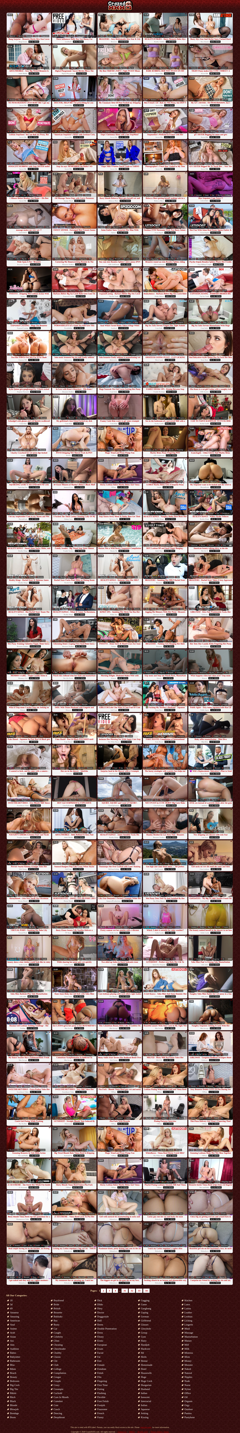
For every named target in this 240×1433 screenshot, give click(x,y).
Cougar (171, 195)
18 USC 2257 (142, 1432)
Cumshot (179, 99)
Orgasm (188, 1401)
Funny (100, 1417)
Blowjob (125, 36)
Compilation (180, 736)
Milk (186, 1348)
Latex (187, 1304)
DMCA (132, 1432)
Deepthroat (225, 513)
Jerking (144, 1413)
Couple (215, 68)
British (124, 195)
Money (188, 1360)
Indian (144, 1393)
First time (102, 1385)
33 (139, 1290)
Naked (187, 1369)
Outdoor (188, 1409)
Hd (138, 227)
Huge (225, 322)
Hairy (144, 1340)
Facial (100, 1352)
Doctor (100, 1312)
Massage (188, 1332)
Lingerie (180, 322)
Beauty (64, 354)
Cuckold (58, 1393)
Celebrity (80, 577)
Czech (224, 290)
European (90, 991)
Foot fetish (103, 1401)
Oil (186, 1397)
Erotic (126, 354)
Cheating (170, 99)
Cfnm (132, 513)
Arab (12, 1332)
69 (106, 99)
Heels (144, 1356)
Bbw (12, 1365)
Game (144, 1304)
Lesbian (45, 800)
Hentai (144, 1360)
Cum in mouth (82, 418)
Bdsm (123, 959)
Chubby (58, 1352)
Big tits (20, 36)
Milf (186, 1344)
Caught (88, 163)
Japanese (145, 1409)
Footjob (101, 1405)
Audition (63, 290)
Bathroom (58, 259)
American (72, 131)
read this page (145, 1427)
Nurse (187, 1385)
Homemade (146, 1365)
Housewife (146, 1373)
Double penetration (167, 545)
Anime (13, 1328)
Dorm (100, 1324)
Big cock (12, 36)
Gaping (144, 1312)
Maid (187, 1328)
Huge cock (146, 1381)
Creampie (175, 36)
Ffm (181, 609)
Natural (188, 1373)
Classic (171, 736)
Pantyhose (189, 1417)
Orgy (187, 1405)
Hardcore (80, 322)
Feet (41, 991)
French (100, 1413)
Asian (207, 195)
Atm (214, 227)
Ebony (215, 609)
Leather (188, 1312)
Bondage (126, 800)
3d (10, 927)
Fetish (74, 259)
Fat (89, 481)
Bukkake (58, 1316)
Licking (180, 991)
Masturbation (191, 1336)
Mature (221, 831)
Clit (177, 68)
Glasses (144, 1324)
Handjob (145, 1344)
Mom (187, 1356)
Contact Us (122, 1432)
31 (124, 1290)
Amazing (103, 577)
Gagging (145, 1300)
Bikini (70, 386)
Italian (144, 1405)
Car (218, 513)
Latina (187, 1308)
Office (187, 1393)
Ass (56, 36)
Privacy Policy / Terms (160, 1432)
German (145, 1316)
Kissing (130, 481)
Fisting (74, 1213)
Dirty (224, 545)
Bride (133, 36)
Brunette (29, 36)
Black (193, 259)
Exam (100, 1348)
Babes (57, 68)
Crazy (57, 1385)
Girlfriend (146, 1320)
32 (132, 1290)
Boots (13, 1417)
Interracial (146, 1401)
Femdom (101, 1369)
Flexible (82, 1213)
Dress (100, 1332)
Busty (224, 36)
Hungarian (146, 1385)
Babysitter (205, 354)
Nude (187, 1381)
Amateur (194, 36)
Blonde (28, 68)
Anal (101, 322)
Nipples (188, 1377)
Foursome (102, 1409)
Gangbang (146, 1308)
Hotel (143, 1369)
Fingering (80, 36)
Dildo (179, 195)
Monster (188, 1365)
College (227, 195)
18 (101, 68)
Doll (99, 1320)
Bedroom (149, 36)
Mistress (188, 1352)
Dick (36, 36)
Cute (47, 227)
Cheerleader (223, 641)
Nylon (187, 1389)
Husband (182, 704)
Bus (218, 36)
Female (226, 259)
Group (144, 1332)
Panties (188, 1413)
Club (56, 1365)
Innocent (145, 1397)
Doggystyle (45, 36)
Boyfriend (77, 1022)
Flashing (225, 991)
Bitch (80, 68)
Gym (88, 36)
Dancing (87, 959)
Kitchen (188, 1300)
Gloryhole (146, 1328)
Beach (13, 1373)
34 (146, 1290)
